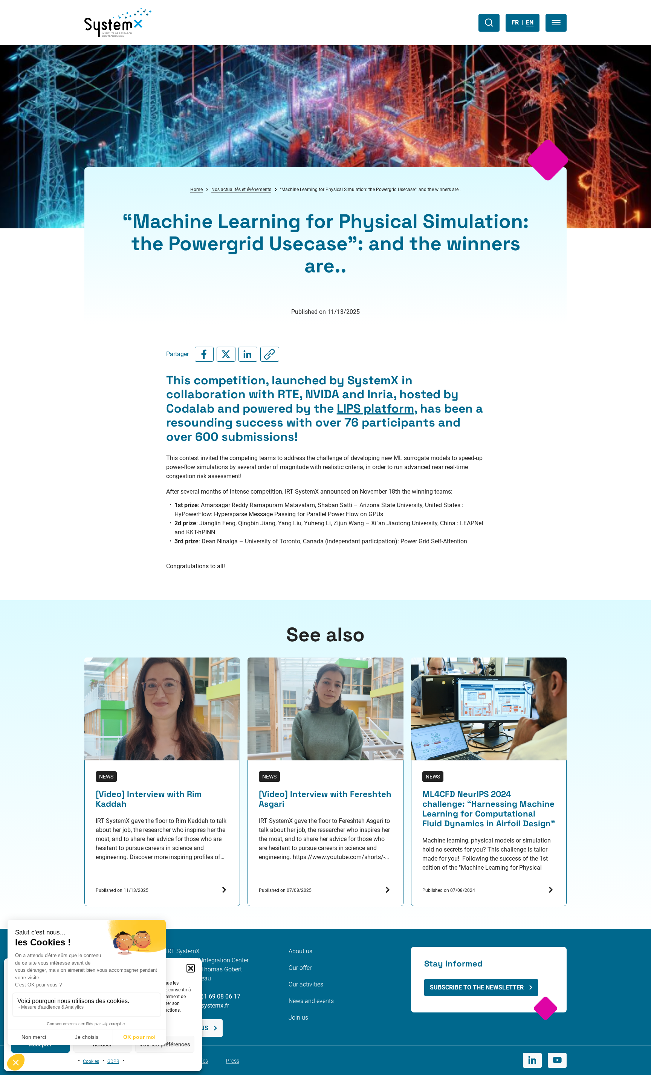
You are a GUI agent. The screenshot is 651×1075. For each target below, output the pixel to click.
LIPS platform (375, 408)
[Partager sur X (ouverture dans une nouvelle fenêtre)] (226, 354)
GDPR (113, 1061)
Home (196, 189)
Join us (298, 1017)
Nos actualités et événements (241, 189)
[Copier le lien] (269, 354)
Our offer (300, 967)
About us (300, 951)
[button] (190, 968)
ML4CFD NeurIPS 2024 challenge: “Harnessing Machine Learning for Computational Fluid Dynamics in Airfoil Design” (488, 809)
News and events (311, 1001)
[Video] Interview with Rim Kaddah (149, 799)
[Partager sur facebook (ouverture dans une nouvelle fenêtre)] (204, 354)
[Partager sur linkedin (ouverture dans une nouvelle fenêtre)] (247, 354)
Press (232, 1061)
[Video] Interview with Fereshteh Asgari (325, 799)
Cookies (91, 1061)
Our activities (306, 984)
